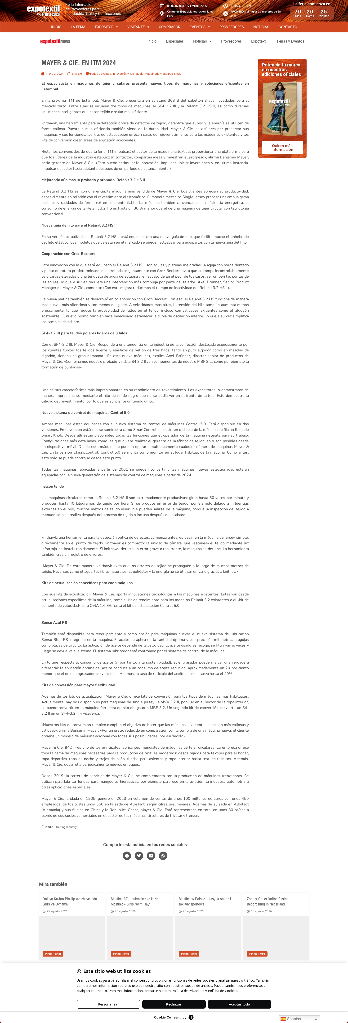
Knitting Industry (66, 827)
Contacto (288, 27)
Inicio (56, 27)
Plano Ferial (53, 954)
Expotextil (259, 41)
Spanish (293, 1019)
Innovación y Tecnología (127, 73)
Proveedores (231, 27)
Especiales (175, 41)
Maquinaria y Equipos (159, 73)
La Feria (78, 27)
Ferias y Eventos (290, 41)
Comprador (169, 27)
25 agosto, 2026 (57, 911)
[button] (127, 856)
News (177, 73)
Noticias (261, 27)
